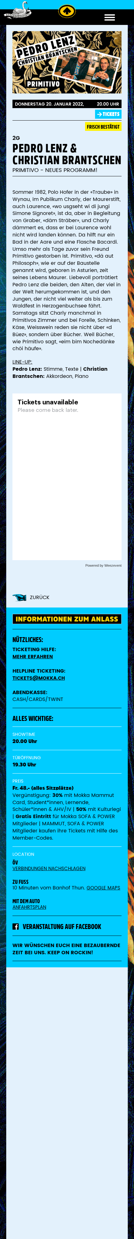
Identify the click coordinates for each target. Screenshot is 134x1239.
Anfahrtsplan (29, 907)
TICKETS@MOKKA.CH (38, 678)
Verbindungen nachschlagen (48, 869)
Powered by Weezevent (103, 565)
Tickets (111, 114)
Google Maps (103, 888)
